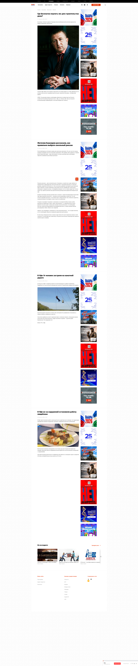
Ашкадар (73, 1)
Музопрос (68, 4)
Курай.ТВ (91, 1)
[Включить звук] (76, 179)
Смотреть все (95, 545)
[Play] (132, 663)
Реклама (56, 4)
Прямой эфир (96, 4)
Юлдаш (58, 1)
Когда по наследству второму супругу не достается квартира (69, 562)
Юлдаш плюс (65, 1)
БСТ (44, 1)
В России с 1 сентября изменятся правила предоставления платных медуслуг (91, 562)
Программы (40, 4)
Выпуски (54, 9)
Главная (38, 9)
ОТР (65, 599)
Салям (85, 1)
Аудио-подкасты (48, 4)
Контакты (62, 4)
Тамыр (79, 1)
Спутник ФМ (51, 1)
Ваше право (49, 9)
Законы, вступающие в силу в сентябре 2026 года (47, 562)
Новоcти (39, 1)
